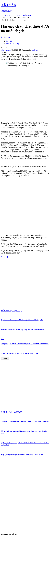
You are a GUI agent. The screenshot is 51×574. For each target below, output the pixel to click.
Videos (17, 15)
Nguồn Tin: (5, 257)
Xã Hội (9, 41)
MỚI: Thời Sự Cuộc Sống (11, 311)
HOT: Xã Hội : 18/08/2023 (11, 412)
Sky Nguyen (6, 50)
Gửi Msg (5, 358)
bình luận (35, 50)
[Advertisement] (25, 94)
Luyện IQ (7, 15)
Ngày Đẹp (26, 15)
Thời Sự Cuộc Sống (12, 44)
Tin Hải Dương (6, 37)
